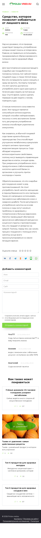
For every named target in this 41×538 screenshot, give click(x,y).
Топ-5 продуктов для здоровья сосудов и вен (20, 489)
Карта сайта (34, 524)
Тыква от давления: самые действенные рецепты (15, 442)
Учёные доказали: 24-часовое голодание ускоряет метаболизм (20, 392)
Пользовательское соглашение (16, 521)
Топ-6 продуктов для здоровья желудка (20, 464)
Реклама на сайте (30, 519)
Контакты (18, 519)
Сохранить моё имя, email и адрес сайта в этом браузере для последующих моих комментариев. (20, 318)
